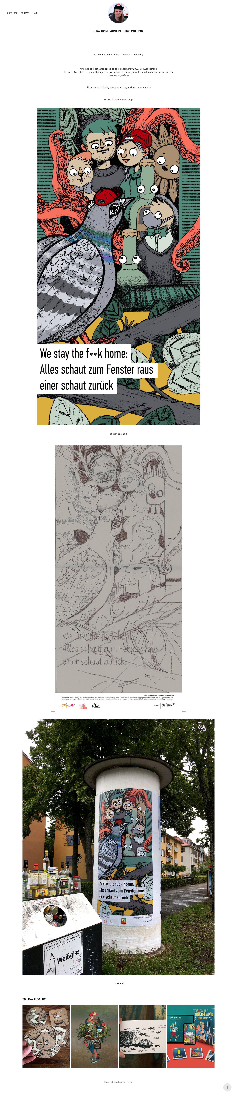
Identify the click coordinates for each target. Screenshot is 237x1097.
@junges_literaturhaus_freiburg (113, 72)
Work (35, 13)
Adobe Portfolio (124, 1081)
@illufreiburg (82, 72)
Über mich (12, 13)
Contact (25, 13)
